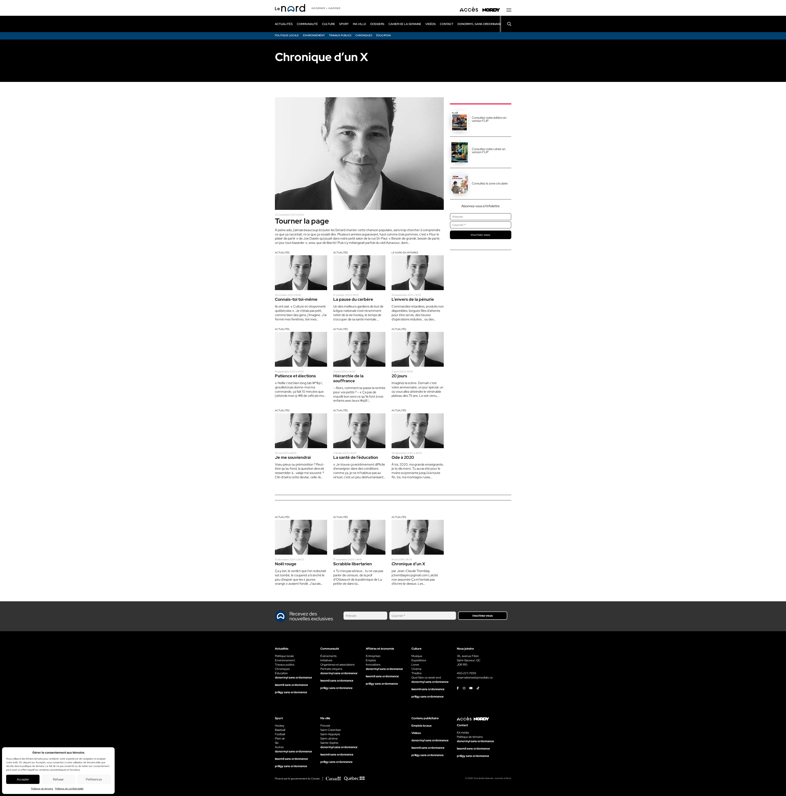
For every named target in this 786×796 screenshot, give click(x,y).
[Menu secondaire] (508, 10)
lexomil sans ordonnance (291, 685)
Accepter (23, 779)
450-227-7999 (466, 673)
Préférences (94, 779)
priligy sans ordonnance (291, 692)
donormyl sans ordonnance (480, 24)
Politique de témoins (42, 788)
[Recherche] (506, 24)
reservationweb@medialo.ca (474, 677)
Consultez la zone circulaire (490, 183)
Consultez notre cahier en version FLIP (488, 150)
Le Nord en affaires (405, 252)
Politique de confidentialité (69, 788)
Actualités (282, 252)
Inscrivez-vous (480, 235)
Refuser (58, 779)
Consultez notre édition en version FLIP (489, 119)
